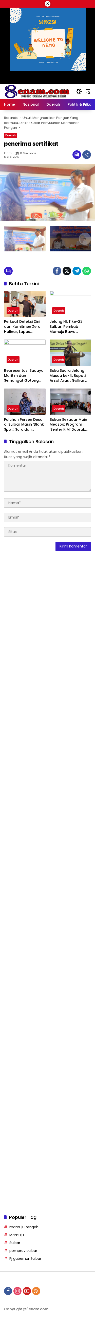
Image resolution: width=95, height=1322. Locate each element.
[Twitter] (67, 271)
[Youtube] (27, 1291)
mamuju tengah (24, 1227)
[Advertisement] (47, 761)
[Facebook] (57, 271)
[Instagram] (17, 1291)
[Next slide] (85, 239)
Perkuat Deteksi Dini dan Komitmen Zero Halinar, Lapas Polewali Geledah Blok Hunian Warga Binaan (24, 326)
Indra (8, 153)
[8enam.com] (37, 91)
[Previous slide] (10, 239)
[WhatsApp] (86, 271)
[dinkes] (70, 238)
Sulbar (14, 1242)
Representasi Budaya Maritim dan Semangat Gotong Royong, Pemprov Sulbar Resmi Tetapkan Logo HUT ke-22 (24, 375)
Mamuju (16, 1234)
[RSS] (36, 1291)
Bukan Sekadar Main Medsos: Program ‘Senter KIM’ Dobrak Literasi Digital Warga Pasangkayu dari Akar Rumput (70, 424)
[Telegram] (76, 271)
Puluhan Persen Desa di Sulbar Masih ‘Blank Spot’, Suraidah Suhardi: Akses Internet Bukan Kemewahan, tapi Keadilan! (24, 424)
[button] (79, 91)
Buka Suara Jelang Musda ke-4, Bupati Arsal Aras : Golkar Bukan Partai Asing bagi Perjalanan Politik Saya (70, 375)
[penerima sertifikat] (25, 238)
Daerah (10, 135)
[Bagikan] (86, 154)
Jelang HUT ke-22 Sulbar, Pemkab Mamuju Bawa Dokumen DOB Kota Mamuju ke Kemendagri (68, 326)
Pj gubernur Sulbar (25, 1258)
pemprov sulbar (23, 1250)
